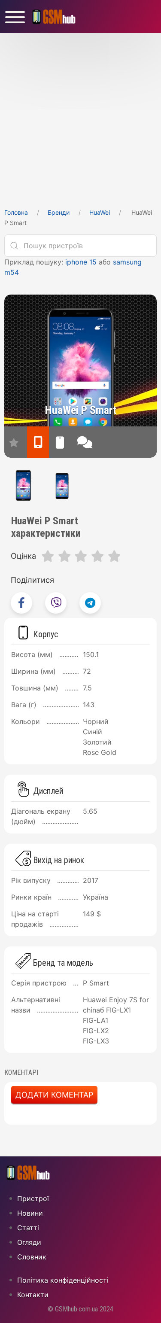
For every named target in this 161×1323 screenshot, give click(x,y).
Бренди (59, 212)
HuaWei (99, 212)
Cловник (31, 1257)
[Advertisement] (80, 117)
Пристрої (33, 1198)
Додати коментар (54, 1094)
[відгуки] (85, 442)
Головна (16, 212)
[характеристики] (38, 442)
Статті (28, 1227)
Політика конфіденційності (63, 1280)
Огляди (29, 1242)
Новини (30, 1213)
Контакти (33, 1294)
